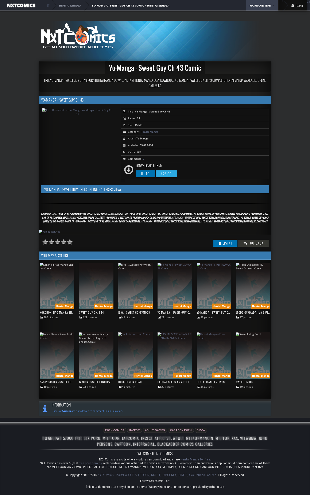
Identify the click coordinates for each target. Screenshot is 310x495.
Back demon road (130, 382)
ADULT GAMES (155, 430)
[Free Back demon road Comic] (134, 334)
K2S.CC (166, 173)
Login (300, 5)
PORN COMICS (114, 430)
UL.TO (145, 173)
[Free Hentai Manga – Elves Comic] (214, 338)
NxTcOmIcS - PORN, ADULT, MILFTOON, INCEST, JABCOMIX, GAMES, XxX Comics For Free (157, 475)
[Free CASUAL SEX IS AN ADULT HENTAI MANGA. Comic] (175, 338)
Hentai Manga (149, 132)
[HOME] (48, 5)
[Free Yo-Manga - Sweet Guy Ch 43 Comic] (175, 268)
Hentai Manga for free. (196, 459)
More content (260, 5)
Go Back (255, 243)
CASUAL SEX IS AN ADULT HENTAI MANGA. (183, 382)
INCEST (134, 430)
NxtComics (21, 5)
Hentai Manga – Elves (211, 382)
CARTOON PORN (181, 430)
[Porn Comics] (78, 36)
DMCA (201, 430)
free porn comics (90, 463)
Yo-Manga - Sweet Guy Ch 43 (176, 312)
